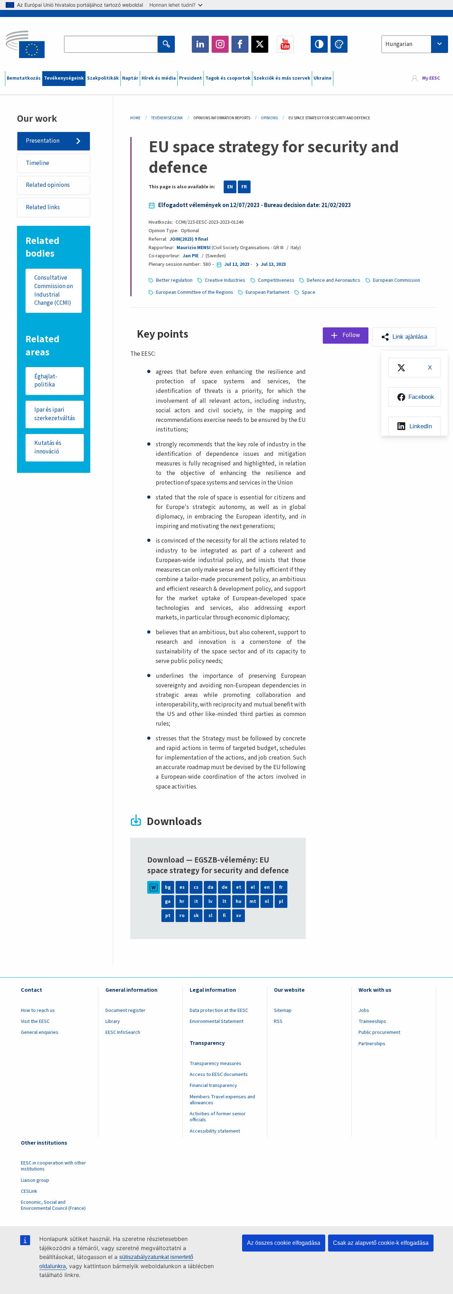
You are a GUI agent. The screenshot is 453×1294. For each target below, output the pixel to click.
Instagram (220, 44)
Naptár (130, 78)
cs (196, 887)
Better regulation (174, 280)
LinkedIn (200, 44)
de (225, 887)
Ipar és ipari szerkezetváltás (54, 414)
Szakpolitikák (103, 78)
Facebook (239, 44)
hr (181, 901)
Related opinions (48, 185)
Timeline (37, 163)
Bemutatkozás (24, 78)
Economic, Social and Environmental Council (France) (54, 1205)
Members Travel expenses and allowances (222, 1099)
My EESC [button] (431, 78)
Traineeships (372, 1021)
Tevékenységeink (64, 78)
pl (281, 901)
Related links (43, 207)
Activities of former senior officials (218, 1116)
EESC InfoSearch (122, 1032)
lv (210, 901)
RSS (278, 1021)
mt (253, 901)
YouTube (285, 44)
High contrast (319, 44)
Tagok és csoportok (228, 78)
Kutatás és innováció (47, 447)
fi (224, 915)
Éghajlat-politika (45, 380)
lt (224, 901)
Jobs (364, 1010)
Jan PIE (191, 255)
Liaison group (35, 1180)
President (190, 78)
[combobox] (415, 44)
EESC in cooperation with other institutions (53, 1166)
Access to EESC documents (219, 1074)
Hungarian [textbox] (398, 44)
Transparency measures (215, 1063)
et (238, 887)
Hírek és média (159, 78)
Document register (125, 1010)
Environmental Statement (216, 1021)
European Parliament (267, 292)
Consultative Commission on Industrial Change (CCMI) (53, 290)
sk (196, 915)
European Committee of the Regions (194, 292)
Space (308, 292)
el (253, 887)
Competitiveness (276, 280)
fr (281, 887)
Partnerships (372, 1043)
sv (238, 915)
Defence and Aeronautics (333, 280)
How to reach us (38, 1010)
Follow (351, 335)
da (210, 887)
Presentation (42, 141)
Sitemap (283, 1010)
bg (168, 887)
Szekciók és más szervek (282, 78)
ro (181, 915)
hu (238, 901)
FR (244, 186)
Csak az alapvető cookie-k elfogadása (381, 1243)
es (182, 887)
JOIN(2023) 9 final (189, 239)
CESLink (29, 1191)
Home (135, 118)
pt (168, 915)
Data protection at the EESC (219, 1010)
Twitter (259, 44)
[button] (404, 337)
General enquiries (39, 1032)
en (267, 887)
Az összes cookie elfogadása (283, 1243)
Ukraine (323, 78)
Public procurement (379, 1032)
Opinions (269, 118)
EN (230, 186)
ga (168, 901)
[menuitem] (414, 367)
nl (267, 901)
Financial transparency (213, 1085)
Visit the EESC (35, 1021)
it (196, 901)
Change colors (339, 44)
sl (210, 915)
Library (112, 1021)
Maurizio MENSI (194, 247)
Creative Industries (225, 280)
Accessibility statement (215, 1131)
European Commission (396, 280)
